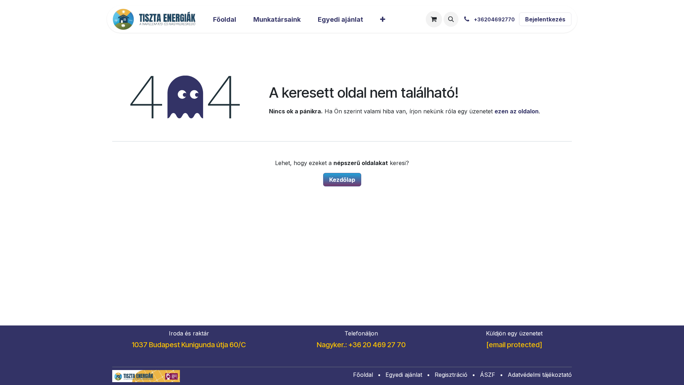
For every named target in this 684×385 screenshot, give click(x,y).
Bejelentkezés (545, 19)
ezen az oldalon (516, 111)
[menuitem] (224, 19)
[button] (451, 19)
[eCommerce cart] (434, 19)
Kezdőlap (342, 179)
